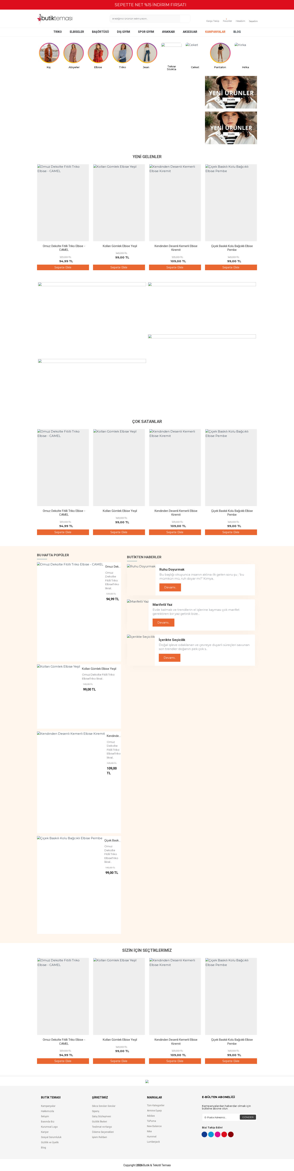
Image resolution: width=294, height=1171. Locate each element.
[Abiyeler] (73, 53)
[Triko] (122, 53)
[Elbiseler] (98, 53)
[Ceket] (196, 53)
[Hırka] (245, 53)
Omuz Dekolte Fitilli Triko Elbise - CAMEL (64, 248)
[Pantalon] (220, 53)
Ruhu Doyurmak (171, 569)
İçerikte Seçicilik (172, 640)
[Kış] (49, 53)
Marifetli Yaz (162, 605)
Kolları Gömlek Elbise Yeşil (120, 246)
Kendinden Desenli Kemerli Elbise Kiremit (176, 248)
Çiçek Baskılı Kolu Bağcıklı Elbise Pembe (232, 248)
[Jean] (147, 53)
